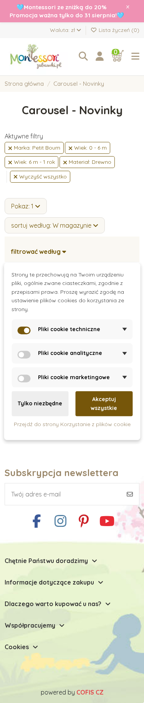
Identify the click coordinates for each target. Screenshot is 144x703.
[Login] (100, 56)
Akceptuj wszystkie (104, 403)
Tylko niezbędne (40, 403)
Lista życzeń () (118, 30)
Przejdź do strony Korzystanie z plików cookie (72, 424)
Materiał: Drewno (89, 161)
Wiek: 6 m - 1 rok (33, 161)
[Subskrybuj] (130, 494)
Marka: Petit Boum (36, 147)
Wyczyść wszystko (42, 176)
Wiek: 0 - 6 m (90, 147)
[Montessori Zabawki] (38, 56)
